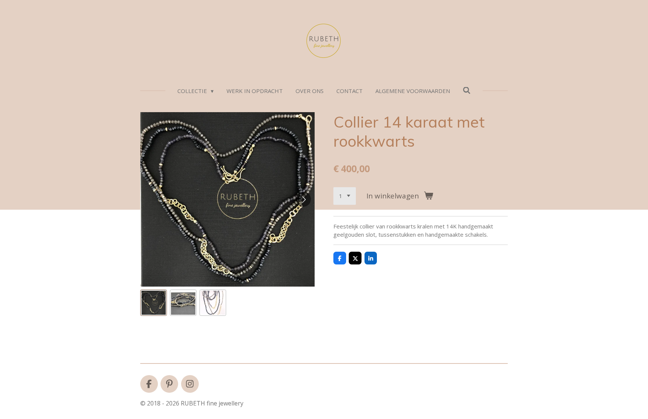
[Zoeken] (466, 90)
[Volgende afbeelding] (303, 199)
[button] (153, 303)
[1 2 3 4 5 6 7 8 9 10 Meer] (344, 196)
